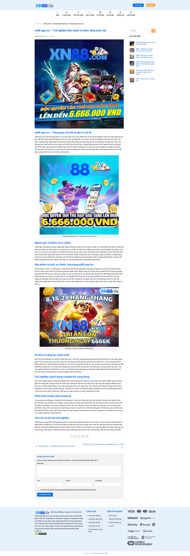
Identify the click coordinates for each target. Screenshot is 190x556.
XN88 (57, 15)
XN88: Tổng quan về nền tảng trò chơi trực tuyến (144, 50)
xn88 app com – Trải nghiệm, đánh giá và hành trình (56, 446)
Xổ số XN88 (100, 15)
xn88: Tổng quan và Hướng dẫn (145, 80)
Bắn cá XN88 (90, 15)
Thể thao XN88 (78, 15)
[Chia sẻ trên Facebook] (71, 436)
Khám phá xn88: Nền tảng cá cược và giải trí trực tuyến (145, 72)
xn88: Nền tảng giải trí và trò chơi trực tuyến (145, 43)
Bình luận (40, 463)
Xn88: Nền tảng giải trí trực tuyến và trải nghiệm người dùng (145, 64)
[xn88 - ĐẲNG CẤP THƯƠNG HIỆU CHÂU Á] (44, 5)
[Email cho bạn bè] (79, 436)
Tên (38, 481)
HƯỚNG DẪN (120, 15)
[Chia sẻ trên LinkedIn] (87, 436)
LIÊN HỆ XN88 (131, 15)
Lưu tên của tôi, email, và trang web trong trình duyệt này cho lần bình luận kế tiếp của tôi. (68, 490)
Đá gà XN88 (110, 15)
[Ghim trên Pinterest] (83, 436)
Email (68, 481)
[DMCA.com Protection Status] (41, 534)
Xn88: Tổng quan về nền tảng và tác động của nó (144, 56)
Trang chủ (38, 24)
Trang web (98, 481)
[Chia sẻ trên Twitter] (75, 436)
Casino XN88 (66, 15)
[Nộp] (153, 31)
